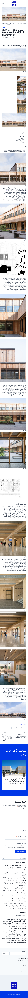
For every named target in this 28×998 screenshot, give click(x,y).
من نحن (24, 965)
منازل (23, 940)
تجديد (5, 931)
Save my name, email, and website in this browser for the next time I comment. (15, 846)
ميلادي (11, 940)
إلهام (10, 921)
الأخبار (20, 23)
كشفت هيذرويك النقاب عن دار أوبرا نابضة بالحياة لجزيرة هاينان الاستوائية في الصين (7, 736)
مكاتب (3, 938)
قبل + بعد (24, 938)
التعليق (24, 808)
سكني (8, 936)
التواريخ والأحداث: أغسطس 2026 (17, 908)
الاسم (24, 830)
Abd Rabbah (12, 37)
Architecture (23, 919)
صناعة (3, 936)
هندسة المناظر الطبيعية (11, 942)
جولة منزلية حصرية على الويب (14, 934)
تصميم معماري (22, 971)
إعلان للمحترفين (19, 921)
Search (24, 951)
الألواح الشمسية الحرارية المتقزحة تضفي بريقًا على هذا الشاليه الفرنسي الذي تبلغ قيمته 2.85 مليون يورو (14, 883)
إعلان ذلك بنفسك (11, 919)
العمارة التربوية (22, 727)
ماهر (13, 938)
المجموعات (23, 931)
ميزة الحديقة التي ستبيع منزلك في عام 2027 (14, 878)
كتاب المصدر (19, 938)
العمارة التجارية (6, 924)
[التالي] (4, 775)
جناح (22, 934)
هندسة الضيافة (21, 942)
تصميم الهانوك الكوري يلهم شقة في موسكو (14, 888)
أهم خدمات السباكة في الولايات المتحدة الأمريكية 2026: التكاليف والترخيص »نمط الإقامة (15, 868)
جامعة (25, 934)
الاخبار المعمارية (22, 958)
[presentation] (14, 768)
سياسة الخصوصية (21, 963)
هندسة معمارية (21, 944)
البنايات (19, 923)
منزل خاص (17, 940)
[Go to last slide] (24, 775)
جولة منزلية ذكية (21, 936)
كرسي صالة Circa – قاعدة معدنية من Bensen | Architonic (20, 735)
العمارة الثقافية (13, 926)
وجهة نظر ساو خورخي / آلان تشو (17, 900)
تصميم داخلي (16, 933)
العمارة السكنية (19, 928)
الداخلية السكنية (22, 924)
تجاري (9, 931)
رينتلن (6, 190)
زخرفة (13, 936)
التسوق (9, 923)
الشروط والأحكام (21, 960)
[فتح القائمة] (3, 3)
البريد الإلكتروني (21, 836)
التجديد (15, 923)
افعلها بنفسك (5, 921)
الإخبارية (24, 923)
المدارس (14, 727)
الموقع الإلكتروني (21, 843)
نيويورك (6, 940)
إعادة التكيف (18, 919)
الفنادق (10, 928)
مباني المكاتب (8, 938)
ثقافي (6, 932)
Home (24, 23)
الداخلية (4, 923)
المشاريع (15, 931)
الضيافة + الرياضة (14, 924)
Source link (23, 724)
